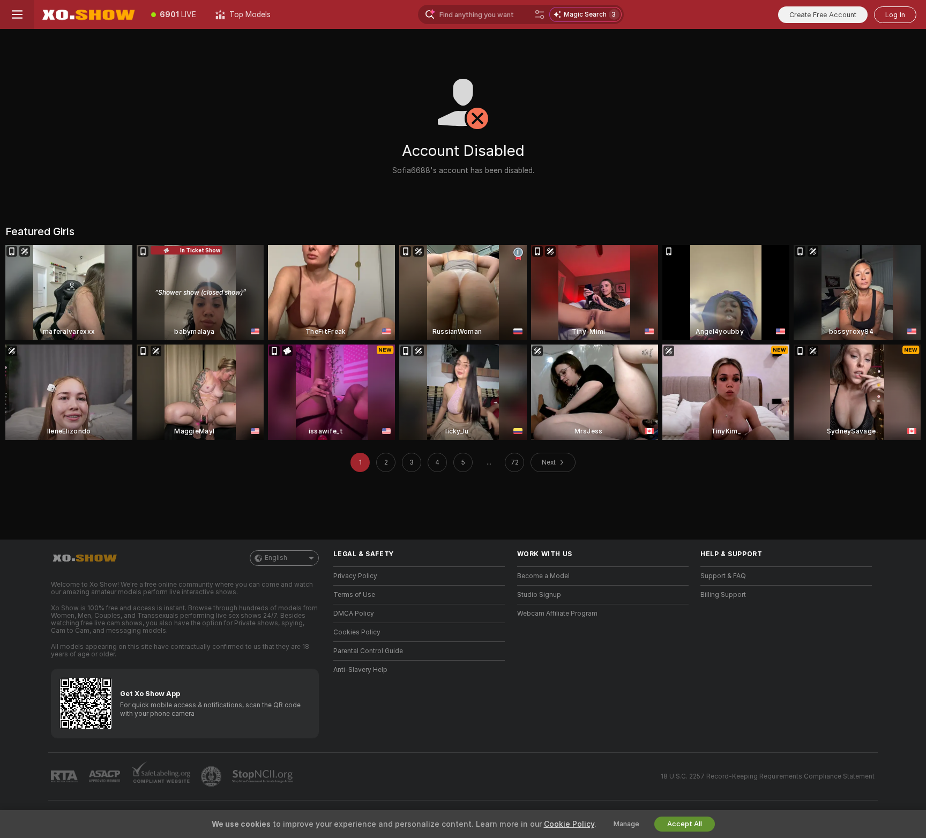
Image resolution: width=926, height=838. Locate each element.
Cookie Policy (569, 824)
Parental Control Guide (368, 651)
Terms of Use (354, 594)
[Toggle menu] (17, 14)
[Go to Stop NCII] (263, 776)
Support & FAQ (723, 576)
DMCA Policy (353, 613)
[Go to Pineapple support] (212, 776)
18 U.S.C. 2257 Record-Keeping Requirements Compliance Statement (768, 776)
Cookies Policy (356, 632)
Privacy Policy (355, 576)
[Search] (539, 14)
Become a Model (543, 576)
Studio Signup (539, 594)
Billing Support (723, 594)
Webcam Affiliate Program (557, 613)
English (276, 558)
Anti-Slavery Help (360, 670)
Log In (895, 15)
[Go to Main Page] (87, 14)
